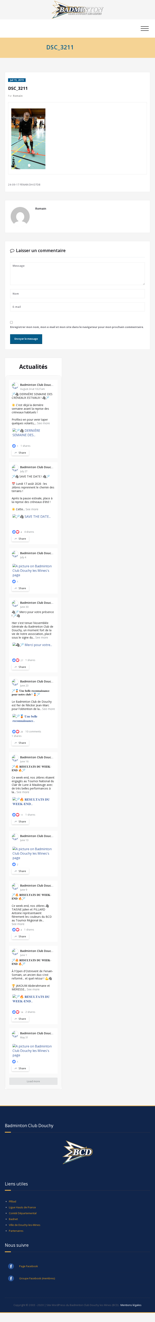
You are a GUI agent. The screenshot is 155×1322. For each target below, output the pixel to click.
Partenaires (16, 1231)
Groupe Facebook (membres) (37, 1278)
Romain (18, 96)
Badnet (13, 1219)
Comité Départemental (23, 1213)
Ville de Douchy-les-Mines (24, 1225)
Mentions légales (130, 1305)
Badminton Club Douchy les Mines (44, 385)
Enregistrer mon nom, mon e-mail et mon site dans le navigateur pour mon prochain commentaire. (77, 327)
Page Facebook (28, 1266)
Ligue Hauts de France (22, 1207)
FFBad (12, 1201)
